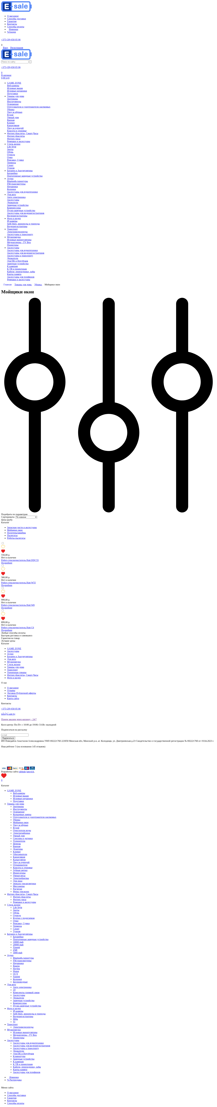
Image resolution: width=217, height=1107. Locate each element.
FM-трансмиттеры (22, 960)
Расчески (17, 889)
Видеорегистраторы (23, 1016)
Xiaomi (16, 947)
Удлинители (19, 841)
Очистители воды (22, 830)
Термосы (17, 926)
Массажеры (19, 886)
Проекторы (18, 1037)
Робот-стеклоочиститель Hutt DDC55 (20, 560)
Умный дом (19, 835)
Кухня (16, 827)
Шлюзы (17, 843)
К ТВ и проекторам (23, 1064)
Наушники (18, 963)
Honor (16, 971)
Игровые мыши (21, 796)
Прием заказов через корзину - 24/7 (19, 719)
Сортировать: (8, 517)
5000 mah (17, 952)
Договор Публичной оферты (21, 693)
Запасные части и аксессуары (22, 527)
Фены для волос (21, 891)
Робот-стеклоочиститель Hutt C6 (17, 627)
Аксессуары (13, 651)
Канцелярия (19, 857)
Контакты (12, 695)
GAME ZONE (14, 648)
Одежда (17, 915)
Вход (5, 47)
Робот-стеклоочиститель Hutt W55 (18, 582)
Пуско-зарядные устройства (27, 1006)
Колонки (17, 979)
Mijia (15, 1019)
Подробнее (6, 563)
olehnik (22, 771)
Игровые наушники (23, 798)
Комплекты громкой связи (26, 992)
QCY (15, 974)
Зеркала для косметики (24, 883)
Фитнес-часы (19, 899)
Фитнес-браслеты (22, 897)
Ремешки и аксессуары (24, 902)
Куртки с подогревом (24, 918)
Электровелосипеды (23, 1027)
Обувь (16, 913)
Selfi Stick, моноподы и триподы (29, 1014)
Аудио (10, 654)
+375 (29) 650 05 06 (11, 39)
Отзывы (11, 690)
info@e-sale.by (8, 714)
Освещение (19, 812)
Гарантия (11, 1098)
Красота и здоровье (22, 867)
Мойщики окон (15, 530)
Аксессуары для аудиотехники (28, 1043)
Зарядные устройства (23, 1000)
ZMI (15, 950)
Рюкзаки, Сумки (21, 923)
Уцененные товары (16, 672)
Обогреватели (20, 854)
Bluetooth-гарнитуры (23, 958)
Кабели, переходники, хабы (27, 1067)
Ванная (16, 846)
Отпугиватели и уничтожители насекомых (34, 817)
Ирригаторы (19, 873)
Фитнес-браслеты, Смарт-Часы (22, 675)
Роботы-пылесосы (16, 538)
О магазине (13, 688)
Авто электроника (22, 987)
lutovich (30, 771)
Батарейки (18, 936)
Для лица (17, 881)
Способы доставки (16, 1095)
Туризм (16, 931)
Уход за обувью (20, 825)
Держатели (18, 998)
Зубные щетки (20, 870)
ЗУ (14, 990)
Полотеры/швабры (16, 533)
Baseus (16, 966)
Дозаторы (18, 849)
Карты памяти (20, 1069)
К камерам (18, 1061)
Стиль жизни (13, 664)
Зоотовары (18, 806)
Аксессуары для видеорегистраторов (31, 1045)
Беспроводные (20, 982)
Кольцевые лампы (22, 814)
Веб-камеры (19, 793)
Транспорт (12, 670)
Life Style (17, 907)
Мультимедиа (14, 662)
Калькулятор (19, 859)
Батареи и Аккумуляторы (20, 656)
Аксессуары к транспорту (26, 1048)
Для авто (11, 659)
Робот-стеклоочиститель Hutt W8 (18, 605)
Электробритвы (21, 878)
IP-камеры (18, 1011)
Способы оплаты (15, 1103)
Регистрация (16, 47)
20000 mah (18, 944)
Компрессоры (20, 1003)
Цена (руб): (7, 520)
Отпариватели (20, 865)
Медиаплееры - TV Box (25, 1035)
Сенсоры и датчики (23, 838)
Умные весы (19, 875)
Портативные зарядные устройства (30, 939)
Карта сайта (13, 698)
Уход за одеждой (21, 862)
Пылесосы (12, 535)
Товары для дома (15, 667)
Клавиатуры (19, 1056)
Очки (15, 920)
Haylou (16, 968)
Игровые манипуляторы (25, 1032)
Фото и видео (14, 677)
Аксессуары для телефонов (26, 1072)
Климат (17, 851)
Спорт (16, 928)
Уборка (16, 820)
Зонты (16, 910)
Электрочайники (21, 833)
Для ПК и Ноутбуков (23, 1053)
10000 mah (18, 942)
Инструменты (20, 809)
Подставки (18, 801)
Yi (14, 1021)
